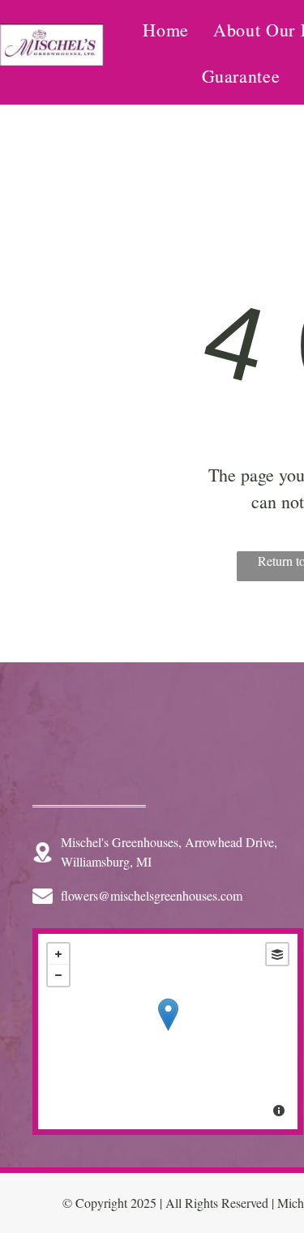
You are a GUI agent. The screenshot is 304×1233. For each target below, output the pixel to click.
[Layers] (277, 954)
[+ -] (168, 1031)
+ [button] (58, 954)
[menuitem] (166, 29)
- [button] (58, 975)
